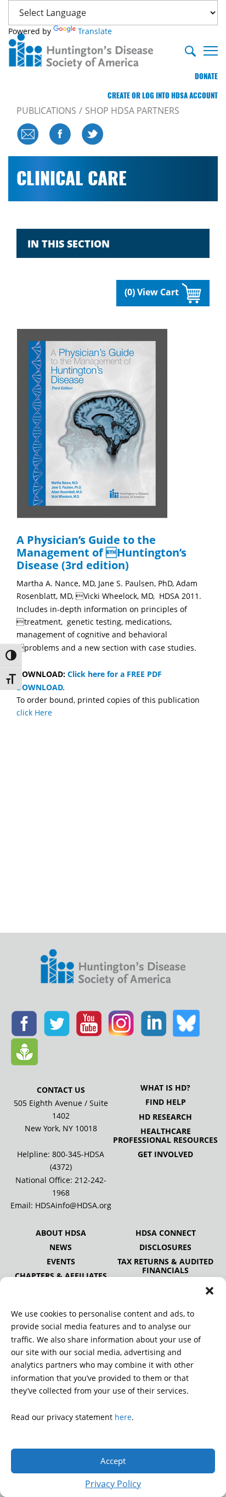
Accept (113, 1460)
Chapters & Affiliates (61, 1276)
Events (61, 1261)
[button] (209, 1290)
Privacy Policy (113, 1484)
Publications (46, 110)
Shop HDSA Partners (132, 110)
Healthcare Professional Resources (165, 1135)
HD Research (165, 1117)
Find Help (165, 1102)
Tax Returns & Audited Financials (165, 1266)
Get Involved (165, 1154)
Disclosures (165, 1247)
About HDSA (61, 1233)
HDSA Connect (165, 1233)
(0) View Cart (152, 292)
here (123, 1417)
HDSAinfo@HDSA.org (73, 1205)
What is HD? (165, 1087)
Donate (206, 76)
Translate (95, 31)
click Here (34, 712)
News (60, 1247)
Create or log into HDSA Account (163, 95)
